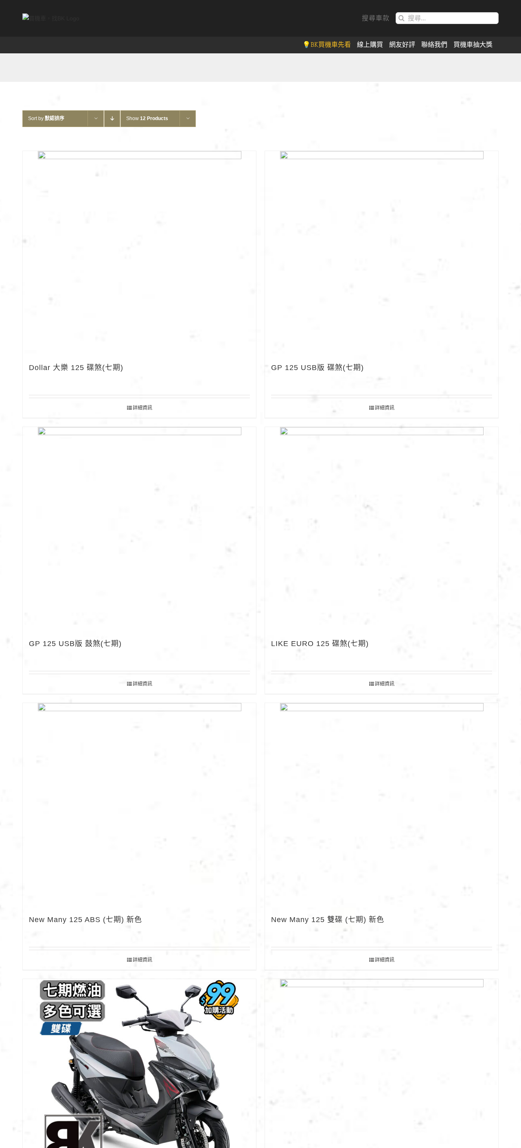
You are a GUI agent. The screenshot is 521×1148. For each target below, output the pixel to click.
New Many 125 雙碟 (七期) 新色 (327, 920)
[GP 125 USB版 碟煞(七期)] (381, 253)
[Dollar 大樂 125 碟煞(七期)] (139, 253)
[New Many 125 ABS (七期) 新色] (139, 805)
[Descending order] (112, 118)
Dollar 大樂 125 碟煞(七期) (76, 368)
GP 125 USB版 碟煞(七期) (317, 368)
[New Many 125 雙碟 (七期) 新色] (381, 805)
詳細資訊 (142, 408)
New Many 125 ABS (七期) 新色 (85, 920)
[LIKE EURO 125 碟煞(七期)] (381, 529)
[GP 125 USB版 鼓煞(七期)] (139, 529)
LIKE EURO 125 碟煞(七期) (320, 644)
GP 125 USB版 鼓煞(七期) (75, 644)
